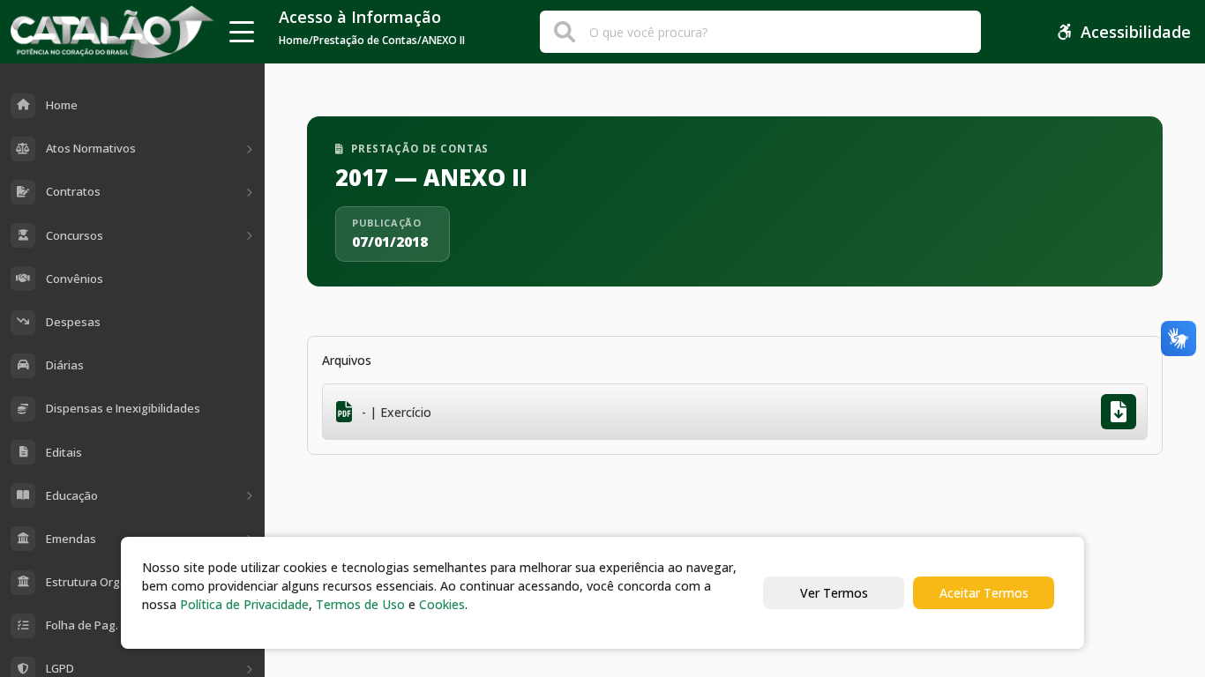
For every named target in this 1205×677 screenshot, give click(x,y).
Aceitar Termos (984, 592)
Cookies (442, 604)
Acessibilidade (1136, 31)
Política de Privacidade (244, 604)
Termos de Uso (360, 604)
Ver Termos (834, 592)
